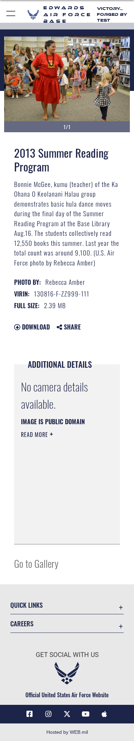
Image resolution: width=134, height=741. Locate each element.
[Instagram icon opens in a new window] (48, 714)
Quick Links (26, 605)
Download (35, 326)
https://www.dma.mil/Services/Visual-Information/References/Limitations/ (62, 531)
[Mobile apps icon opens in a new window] (104, 714)
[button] (11, 14)
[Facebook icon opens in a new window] (29, 714)
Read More (35, 434)
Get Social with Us (67, 655)
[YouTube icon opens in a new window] (85, 714)
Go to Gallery (36, 563)
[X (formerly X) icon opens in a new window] (67, 714)
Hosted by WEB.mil (67, 732)
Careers (21, 623)
